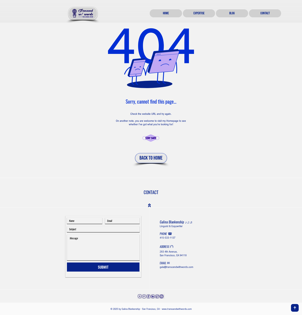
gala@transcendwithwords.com (176, 266)
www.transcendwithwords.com (177, 308)
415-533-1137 (167, 237)
